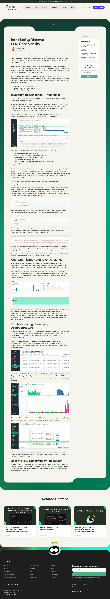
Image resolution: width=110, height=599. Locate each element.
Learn (64, 7)
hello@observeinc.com (10, 594)
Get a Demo (99, 7)
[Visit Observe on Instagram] (12, 584)
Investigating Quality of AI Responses (88, 45)
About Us (53, 565)
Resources (33, 568)
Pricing (44, 7)
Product (6, 565)
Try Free (87, 7)
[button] (27, 7)
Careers (53, 571)
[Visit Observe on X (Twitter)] (8, 584)
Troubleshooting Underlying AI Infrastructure (89, 54)
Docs (72, 7)
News (52, 568)
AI (36, 7)
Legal (73, 587)
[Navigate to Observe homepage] (11, 561)
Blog (31, 571)
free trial (57, 466)
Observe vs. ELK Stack (10, 577)
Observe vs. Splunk (9, 574)
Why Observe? (8, 571)
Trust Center (33, 577)
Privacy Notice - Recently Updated (81, 589)
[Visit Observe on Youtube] (16, 584)
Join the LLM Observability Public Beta (88, 58)
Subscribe (89, 76)
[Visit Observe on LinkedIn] (4, 584)
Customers (54, 7)
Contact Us (54, 577)
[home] (11, 7)
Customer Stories (35, 565)
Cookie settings (76, 591)
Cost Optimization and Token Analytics (88, 49)
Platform (27, 7)
